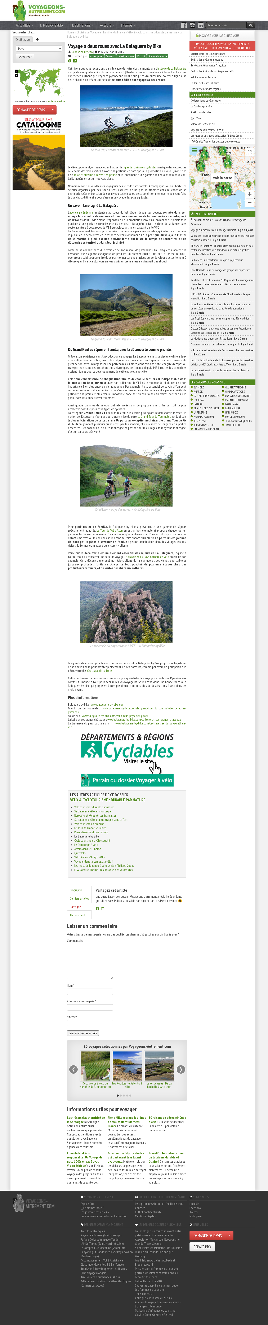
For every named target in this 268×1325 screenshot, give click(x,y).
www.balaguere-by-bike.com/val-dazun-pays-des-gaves (115, 716)
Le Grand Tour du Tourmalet (154, 416)
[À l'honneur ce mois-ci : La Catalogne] (39, 153)
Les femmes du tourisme (150, 1289)
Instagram (195, 1216)
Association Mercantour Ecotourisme (157, 1239)
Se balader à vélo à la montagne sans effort (101, 819)
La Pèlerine (200, 412)
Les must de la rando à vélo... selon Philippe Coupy (104, 865)
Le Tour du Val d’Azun (110, 530)
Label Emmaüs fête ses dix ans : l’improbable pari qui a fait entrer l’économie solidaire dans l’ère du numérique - (221, 308)
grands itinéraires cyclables (140, 167)
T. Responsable (52, 25)
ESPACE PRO (202, 1247)
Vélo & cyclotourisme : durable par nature (152, 32)
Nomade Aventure (204, 417)
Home (70, 32)
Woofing (140, 1256)
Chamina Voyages (235, 391)
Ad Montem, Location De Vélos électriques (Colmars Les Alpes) (106, 1283)
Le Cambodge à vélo (86, 845)
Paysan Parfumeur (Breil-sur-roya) (101, 1235)
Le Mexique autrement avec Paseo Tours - (219, 338)
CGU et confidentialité (148, 1212)
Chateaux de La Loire (99, 670)
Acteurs (106, 25)
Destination (22, 39)
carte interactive (56, 101)
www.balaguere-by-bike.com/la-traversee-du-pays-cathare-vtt (127, 725)
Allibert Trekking (235, 387)
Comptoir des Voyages (206, 396)
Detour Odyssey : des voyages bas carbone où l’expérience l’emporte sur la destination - (221, 331)
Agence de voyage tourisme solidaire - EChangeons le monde (157, 1304)
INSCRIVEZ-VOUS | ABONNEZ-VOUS (219, 35)
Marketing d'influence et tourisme (155, 1310)
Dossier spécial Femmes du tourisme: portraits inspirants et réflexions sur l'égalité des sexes (157, 1272)
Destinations (81, 25)
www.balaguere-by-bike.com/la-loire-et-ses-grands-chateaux (144, 719)
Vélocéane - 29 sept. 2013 (89, 857)
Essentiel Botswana (236, 400)
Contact (140, 1208)
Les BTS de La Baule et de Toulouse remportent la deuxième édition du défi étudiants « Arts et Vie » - (222, 362)
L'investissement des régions (91, 832)
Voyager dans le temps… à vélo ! (93, 861)
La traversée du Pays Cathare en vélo (147, 557)
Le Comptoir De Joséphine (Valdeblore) (103, 1248)
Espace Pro (87, 1204)
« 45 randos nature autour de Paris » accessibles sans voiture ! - (222, 352)
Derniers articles (79, 898)
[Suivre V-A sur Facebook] (184, 25)
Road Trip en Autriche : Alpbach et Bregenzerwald (155, 1262)
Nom (70, 985)
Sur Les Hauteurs (235, 417)
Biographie (76, 890)
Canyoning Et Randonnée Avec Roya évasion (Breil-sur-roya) (107, 1254)
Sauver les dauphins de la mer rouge (156, 1285)
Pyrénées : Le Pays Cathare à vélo (127, 1085)
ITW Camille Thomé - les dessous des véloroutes (103, 870)
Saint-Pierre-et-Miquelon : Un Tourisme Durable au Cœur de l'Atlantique (158, 1250)
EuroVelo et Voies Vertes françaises (95, 815)
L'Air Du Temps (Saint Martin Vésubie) (102, 1243)
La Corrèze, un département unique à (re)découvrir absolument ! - (217, 262)
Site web (72, 1017)
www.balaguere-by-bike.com (107, 704)
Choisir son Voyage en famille (94, 32)
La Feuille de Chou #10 (148, 1281)
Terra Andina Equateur (238, 421)
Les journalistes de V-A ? (95, 1212)
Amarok (198, 391)
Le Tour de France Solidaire (90, 828)
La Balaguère (232, 408)
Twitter (193, 1212)
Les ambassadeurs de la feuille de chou (104, 1216)
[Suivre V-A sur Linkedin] (201, 25)
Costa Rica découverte (238, 396)
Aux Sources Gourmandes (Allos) (100, 1277)
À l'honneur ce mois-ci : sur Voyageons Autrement (218, 222)
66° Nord (199, 387)
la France (119, 32)
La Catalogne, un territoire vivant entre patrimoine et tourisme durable (158, 1233)
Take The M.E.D (144, 1294)
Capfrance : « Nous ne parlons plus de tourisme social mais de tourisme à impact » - (222, 238)
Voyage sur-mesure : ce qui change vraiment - (222, 230)
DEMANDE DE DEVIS (31, 110)
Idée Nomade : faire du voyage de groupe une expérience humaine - (220, 272)
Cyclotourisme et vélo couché (92, 840)
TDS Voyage (200, 421)
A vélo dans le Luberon (87, 849)
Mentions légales (145, 1216)
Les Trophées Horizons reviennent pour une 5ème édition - (221, 321)
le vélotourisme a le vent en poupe (95, 175)
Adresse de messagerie (81, 1001)
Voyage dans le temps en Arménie (95, 1085)
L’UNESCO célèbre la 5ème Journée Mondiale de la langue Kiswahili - (220, 296)
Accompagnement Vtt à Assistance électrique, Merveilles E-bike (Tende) (102, 1262)
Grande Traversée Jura (148, 1243)
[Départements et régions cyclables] (127, 760)
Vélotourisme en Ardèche (89, 824)
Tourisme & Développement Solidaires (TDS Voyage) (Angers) (104, 1270)
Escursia (199, 400)
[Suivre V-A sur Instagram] (192, 25)
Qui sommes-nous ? (92, 1208)
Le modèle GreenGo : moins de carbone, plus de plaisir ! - (220, 372)
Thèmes (126, 25)
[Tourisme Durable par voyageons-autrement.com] (39, 10)
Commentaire (75, 940)
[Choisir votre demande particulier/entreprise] (53, 110)
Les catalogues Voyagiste (208, 382)
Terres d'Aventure (204, 425)
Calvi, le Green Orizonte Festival (154, 1314)
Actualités (23, 25)
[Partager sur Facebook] (69, 61)
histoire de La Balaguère (171, 68)
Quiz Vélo (80, 853)
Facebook (195, 1208)
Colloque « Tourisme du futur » (153, 1298)
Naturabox (231, 412)
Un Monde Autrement (206, 429)
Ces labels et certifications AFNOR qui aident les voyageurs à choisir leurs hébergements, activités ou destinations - (222, 284)
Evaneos (198, 404)
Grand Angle (232, 404)
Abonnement (77, 915)
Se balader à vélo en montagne (93, 811)
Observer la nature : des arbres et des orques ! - (222, 344)
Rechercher (25, 57)
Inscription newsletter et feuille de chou (159, 1204)
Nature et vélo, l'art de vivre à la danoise (159, 1085)
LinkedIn (194, 1204)
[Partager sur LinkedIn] (75, 61)
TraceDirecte (232, 425)
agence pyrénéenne (81, 212)
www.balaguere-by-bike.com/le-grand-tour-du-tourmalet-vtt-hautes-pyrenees (127, 710)
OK (251, 25)
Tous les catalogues (93, 1231)
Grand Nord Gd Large (206, 408)
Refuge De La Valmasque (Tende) (100, 1239)
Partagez (75, 907)
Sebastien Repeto (82, 52)
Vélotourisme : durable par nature (94, 807)
